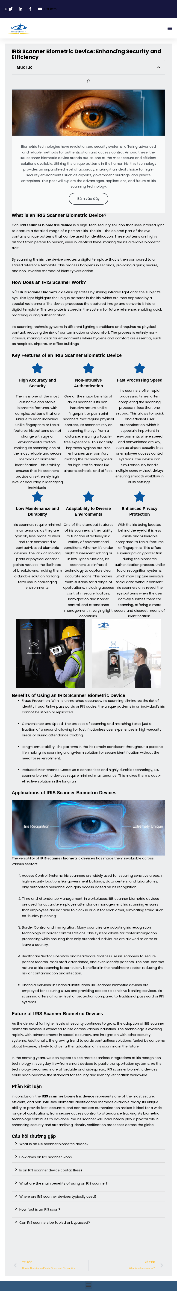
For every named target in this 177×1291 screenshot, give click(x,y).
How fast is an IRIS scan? (39, 1209)
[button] (5, 9)
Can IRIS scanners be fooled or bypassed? (54, 1222)
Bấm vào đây (88, 198)
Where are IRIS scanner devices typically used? (58, 1196)
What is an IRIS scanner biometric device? (53, 1144)
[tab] (88, 1144)
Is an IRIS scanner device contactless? (51, 1170)
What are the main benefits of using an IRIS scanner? (63, 1183)
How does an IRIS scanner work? (45, 1157)
